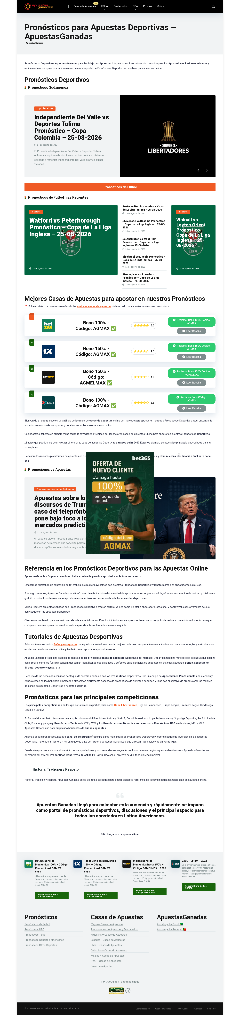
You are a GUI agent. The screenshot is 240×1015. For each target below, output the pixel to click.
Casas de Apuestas (85, 6)
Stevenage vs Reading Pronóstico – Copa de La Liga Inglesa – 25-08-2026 (143, 224)
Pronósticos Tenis (34, 934)
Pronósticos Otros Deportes (40, 945)
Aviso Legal (182, 1009)
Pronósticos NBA (34, 929)
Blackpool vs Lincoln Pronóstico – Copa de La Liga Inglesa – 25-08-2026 (144, 260)
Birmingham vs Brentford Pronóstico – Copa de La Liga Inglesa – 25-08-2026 (140, 278)
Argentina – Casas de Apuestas (109, 934)
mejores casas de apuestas (94, 306)
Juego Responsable (164, 1009)
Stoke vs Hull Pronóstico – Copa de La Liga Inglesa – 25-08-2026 (142, 208)
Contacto (211, 1009)
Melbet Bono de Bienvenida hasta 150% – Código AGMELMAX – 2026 (149, 864)
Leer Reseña (193, 331)
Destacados (121, 6)
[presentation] (198, 170)
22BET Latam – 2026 (194, 860)
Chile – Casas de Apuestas (106, 945)
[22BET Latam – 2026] (48, 408)
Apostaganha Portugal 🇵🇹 (171, 929)
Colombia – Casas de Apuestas (109, 950)
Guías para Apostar (65, 644)
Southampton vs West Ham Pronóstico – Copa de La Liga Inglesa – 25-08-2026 (140, 242)
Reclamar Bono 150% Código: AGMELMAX (193, 373)
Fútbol (104, 6)
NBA (135, 6)
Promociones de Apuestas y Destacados (114, 929)
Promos (147, 6)
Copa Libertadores (125, 705)
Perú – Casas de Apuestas (106, 960)
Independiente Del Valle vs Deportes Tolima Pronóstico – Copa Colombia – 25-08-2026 (71, 127)
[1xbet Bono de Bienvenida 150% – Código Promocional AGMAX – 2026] (48, 357)
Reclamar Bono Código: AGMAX (193, 399)
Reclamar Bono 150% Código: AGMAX (193, 347)
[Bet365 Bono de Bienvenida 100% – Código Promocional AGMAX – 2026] (48, 331)
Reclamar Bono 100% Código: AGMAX (193, 321)
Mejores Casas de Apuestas (107, 924)
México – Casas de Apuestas (108, 955)
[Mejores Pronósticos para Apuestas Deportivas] (38, 5)
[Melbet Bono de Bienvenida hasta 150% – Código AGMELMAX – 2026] (48, 382)
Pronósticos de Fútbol (120, 187)
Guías (160, 6)
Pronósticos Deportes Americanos (44, 939)
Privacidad (197, 1009)
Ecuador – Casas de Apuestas (108, 939)
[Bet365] (120, 507)
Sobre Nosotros (143, 1009)
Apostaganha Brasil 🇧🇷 (170, 924)
